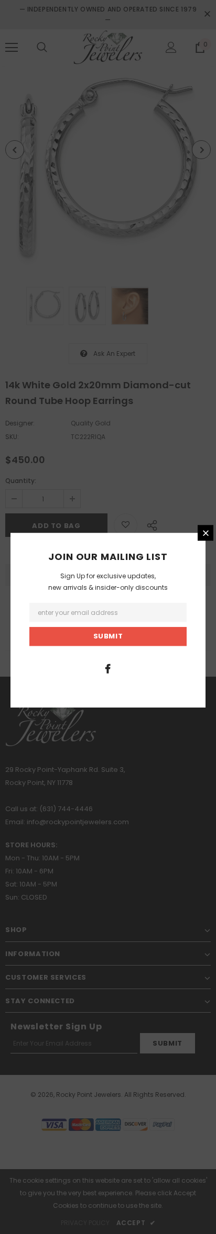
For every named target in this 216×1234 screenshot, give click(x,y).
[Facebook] (108, 668)
